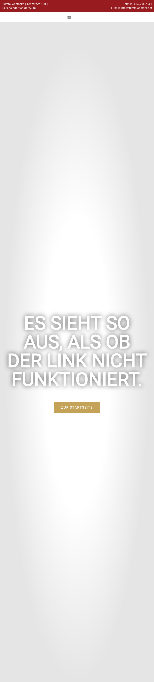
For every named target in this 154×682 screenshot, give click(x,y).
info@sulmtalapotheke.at (136, 8)
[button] (69, 17)
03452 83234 (142, 4)
